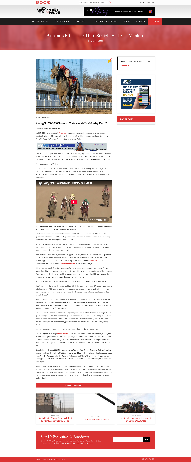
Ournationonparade (67, 264)
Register (140, 21)
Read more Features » (74, 385)
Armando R (63, 133)
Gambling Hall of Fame (106, 21)
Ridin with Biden (63, 334)
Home (142, 2)
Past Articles (82, 21)
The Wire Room (62, 21)
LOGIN (155, 21)
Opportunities (150, 2)
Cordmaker (92, 261)
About (127, 21)
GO (146, 439)
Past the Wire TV (40, 21)
